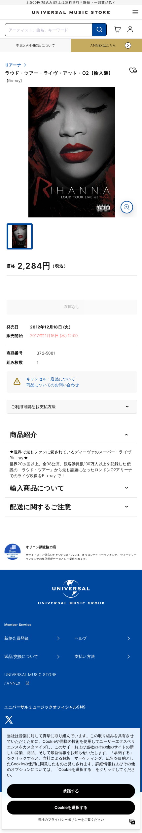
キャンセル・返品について (50, 378)
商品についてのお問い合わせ (52, 384)
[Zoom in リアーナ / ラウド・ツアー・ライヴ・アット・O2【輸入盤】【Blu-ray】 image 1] (127, 207)
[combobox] (56, 29)
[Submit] (99, 29)
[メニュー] (135, 12)
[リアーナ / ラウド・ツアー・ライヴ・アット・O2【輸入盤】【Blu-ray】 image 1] (72, 152)
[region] (35, 45)
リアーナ (13, 65)
